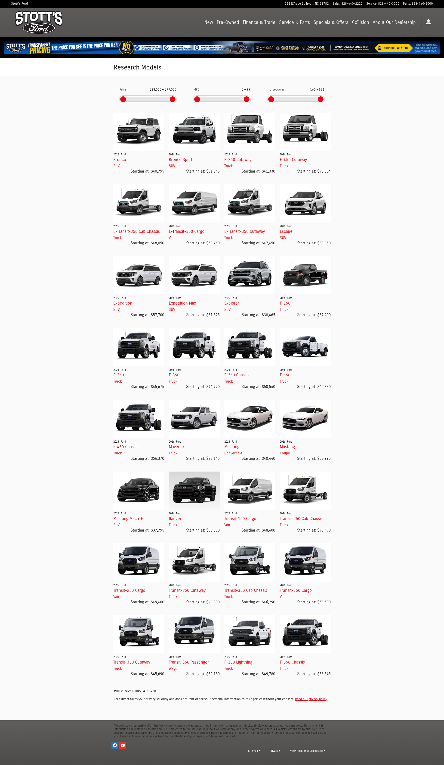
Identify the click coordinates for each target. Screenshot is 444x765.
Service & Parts (294, 22)
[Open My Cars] (427, 22)
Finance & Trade (259, 22)
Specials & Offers (331, 22)
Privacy (274, 750)
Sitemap (253, 750)
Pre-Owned (228, 22)
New (208, 22)
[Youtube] (122, 745)
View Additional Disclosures (306, 750)
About (394, 22)
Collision (360, 22)
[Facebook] (114, 745)
